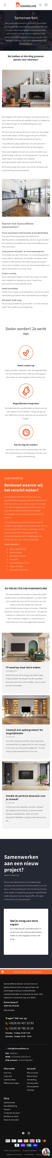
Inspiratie (8, 1076)
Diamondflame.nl (14, 1150)
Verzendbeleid (29, 1154)
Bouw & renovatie (11, 1120)
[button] (5, 5)
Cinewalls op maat (12, 1113)
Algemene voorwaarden (14, 1154)
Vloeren (7, 1109)
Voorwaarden (32, 1083)
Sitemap (30, 1090)
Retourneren (32, 1076)
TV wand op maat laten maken (23, 667)
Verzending (31, 1079)
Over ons (7, 1072)
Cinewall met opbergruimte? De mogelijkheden (24, 731)
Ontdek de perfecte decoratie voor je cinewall (26, 797)
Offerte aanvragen (11, 1083)
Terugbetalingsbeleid (30, 1150)
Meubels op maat (11, 1116)
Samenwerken (10, 1079)
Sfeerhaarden (9, 1102)
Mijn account (32, 1072)
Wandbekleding (10, 1106)
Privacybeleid (33, 1086)
